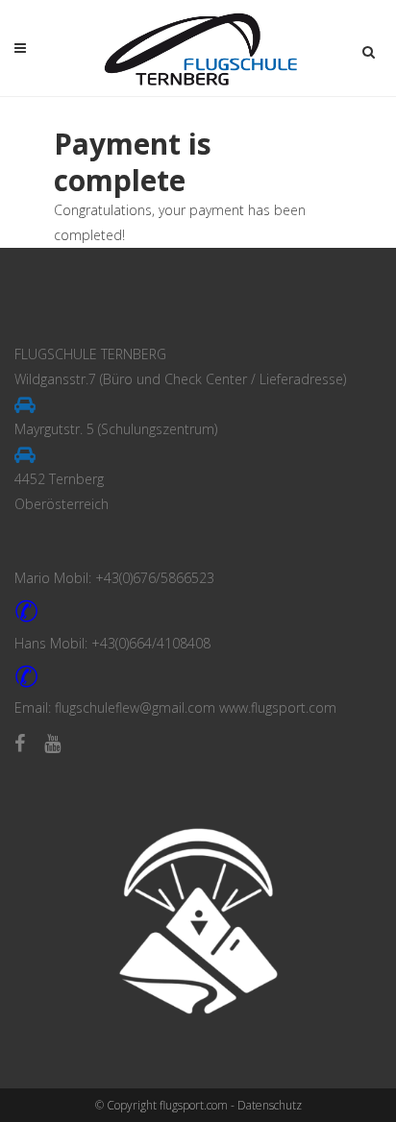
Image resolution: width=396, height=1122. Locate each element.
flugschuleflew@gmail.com (135, 707)
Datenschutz (269, 1105)
